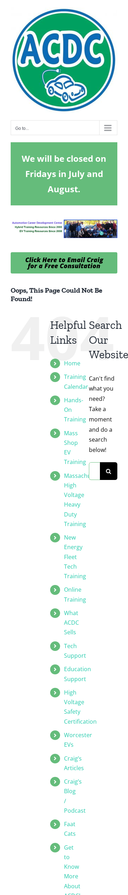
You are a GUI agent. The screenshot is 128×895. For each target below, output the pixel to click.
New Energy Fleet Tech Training (75, 557)
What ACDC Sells (71, 622)
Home (72, 363)
